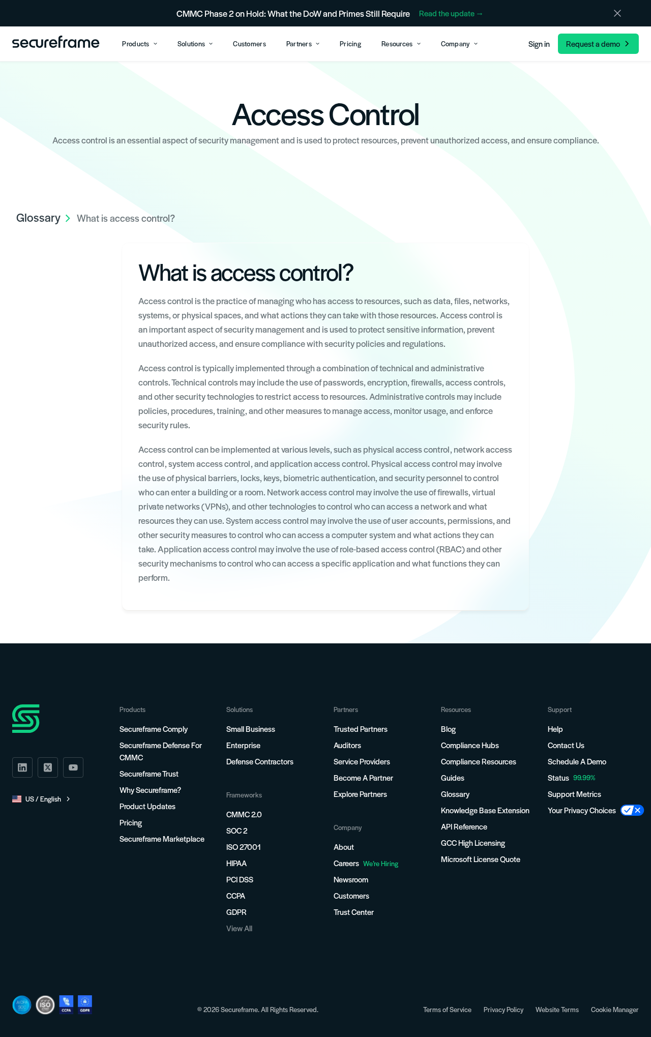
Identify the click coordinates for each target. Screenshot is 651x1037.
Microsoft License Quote (480, 858)
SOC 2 (236, 830)
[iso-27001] (45, 1005)
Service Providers (362, 761)
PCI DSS (239, 879)
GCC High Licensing (473, 842)
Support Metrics (574, 793)
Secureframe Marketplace (162, 838)
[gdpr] (85, 1004)
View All (239, 928)
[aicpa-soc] (22, 1005)
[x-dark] (48, 767)
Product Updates (147, 806)
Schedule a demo (577, 761)
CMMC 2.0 (244, 814)
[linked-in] (22, 767)
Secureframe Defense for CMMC (161, 750)
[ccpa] (66, 1004)
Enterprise (243, 744)
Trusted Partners (361, 728)
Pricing (131, 822)
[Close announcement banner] (617, 13)
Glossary (455, 793)
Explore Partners (360, 793)
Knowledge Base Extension (485, 810)
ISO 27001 (243, 846)
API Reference (464, 826)
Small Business (250, 728)
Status (558, 777)
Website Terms (557, 1009)
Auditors (347, 744)
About (344, 846)
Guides (452, 777)
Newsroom (351, 879)
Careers (366, 862)
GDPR (236, 911)
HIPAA (236, 862)
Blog (448, 728)
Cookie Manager (615, 1009)
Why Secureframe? (150, 789)
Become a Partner (363, 777)
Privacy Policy (503, 1009)
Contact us (566, 744)
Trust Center (354, 911)
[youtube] (73, 767)
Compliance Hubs (470, 744)
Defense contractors (259, 761)
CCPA (235, 895)
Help (555, 728)
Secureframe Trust (149, 773)
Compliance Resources (478, 761)
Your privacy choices (582, 810)
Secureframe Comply (154, 728)
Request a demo (593, 43)
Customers (351, 895)
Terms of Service (447, 1009)
